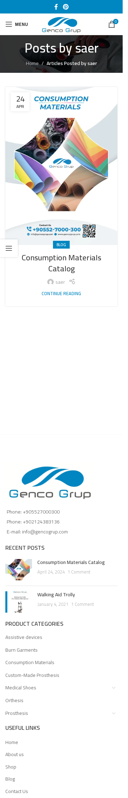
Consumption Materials (29, 662)
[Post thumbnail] (18, 569)
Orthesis (14, 700)
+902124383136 (41, 521)
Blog (61, 244)
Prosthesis (16, 713)
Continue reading (61, 293)
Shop (10, 767)
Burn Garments (21, 650)
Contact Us (16, 791)
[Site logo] (61, 23)
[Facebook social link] (56, 6)
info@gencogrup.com (45, 531)
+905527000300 (41, 511)
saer (86, 48)
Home (32, 63)
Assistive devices (23, 637)
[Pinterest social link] (65, 6)
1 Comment (79, 572)
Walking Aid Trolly (56, 594)
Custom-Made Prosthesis (32, 675)
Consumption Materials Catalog (61, 263)
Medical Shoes (20, 687)
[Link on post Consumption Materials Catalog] (61, 166)
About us (14, 754)
